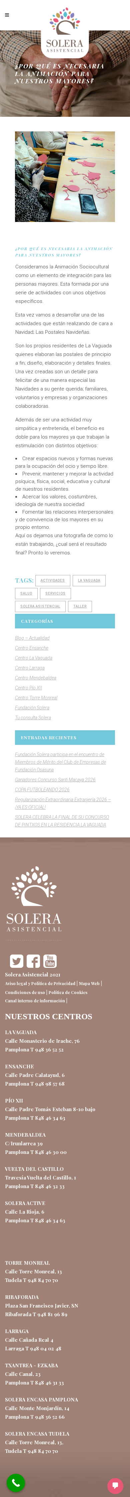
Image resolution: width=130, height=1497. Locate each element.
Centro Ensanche (31, 648)
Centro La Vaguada (33, 658)
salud (26, 593)
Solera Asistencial (40, 606)
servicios (55, 593)
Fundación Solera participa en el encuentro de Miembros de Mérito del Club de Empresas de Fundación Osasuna (60, 762)
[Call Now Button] (16, 1483)
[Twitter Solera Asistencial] (16, 965)
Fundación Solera (32, 707)
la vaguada (89, 580)
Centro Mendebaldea (35, 677)
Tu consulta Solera (33, 717)
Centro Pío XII (28, 687)
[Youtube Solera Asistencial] (50, 965)
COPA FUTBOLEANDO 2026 (42, 789)
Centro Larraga (30, 668)
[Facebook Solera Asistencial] (33, 965)
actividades (53, 580)
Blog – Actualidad (32, 638)
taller (80, 606)
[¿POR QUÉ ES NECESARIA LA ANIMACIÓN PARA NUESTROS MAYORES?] (65, 176)
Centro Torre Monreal (36, 697)
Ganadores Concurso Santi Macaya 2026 (55, 779)
